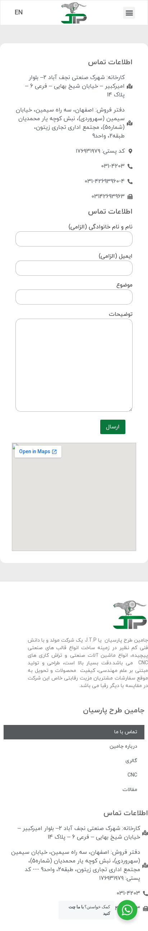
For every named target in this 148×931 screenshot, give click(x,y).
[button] (129, 13)
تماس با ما (125, 732)
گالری (131, 760)
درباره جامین (123, 746)
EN (19, 12)
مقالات (129, 789)
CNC (132, 775)
